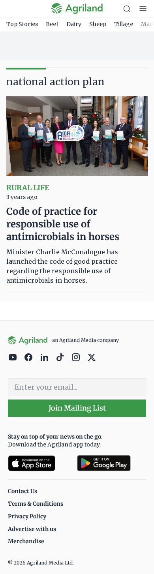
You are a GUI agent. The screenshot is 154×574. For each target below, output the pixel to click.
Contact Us (22, 491)
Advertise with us (32, 529)
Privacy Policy (27, 516)
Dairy (73, 24)
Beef (52, 24)
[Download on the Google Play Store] (111, 463)
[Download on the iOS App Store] (39, 463)
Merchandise (26, 541)
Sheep (97, 24)
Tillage (123, 24)
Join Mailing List (77, 408)
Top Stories (22, 24)
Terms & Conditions (35, 503)
